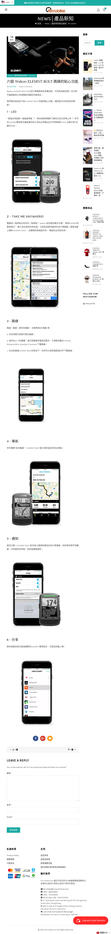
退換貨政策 (45, 859)
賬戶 (98, 10)
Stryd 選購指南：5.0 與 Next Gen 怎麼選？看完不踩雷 (99, 65)
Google (42, 738)
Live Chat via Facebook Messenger (58, 912)
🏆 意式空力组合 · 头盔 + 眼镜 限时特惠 (99, 133)
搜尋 (99, 43)
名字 (9, 805)
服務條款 (10, 859)
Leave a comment (25, 86)
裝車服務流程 (46, 863)
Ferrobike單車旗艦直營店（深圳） (99, 80)
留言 (9, 773)
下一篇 (70, 750)
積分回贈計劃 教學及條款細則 (53, 867)
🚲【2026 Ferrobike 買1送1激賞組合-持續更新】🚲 (99, 115)
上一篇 (15, 750)
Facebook (35, 738)
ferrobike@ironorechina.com (55, 889)
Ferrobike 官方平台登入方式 (99, 96)
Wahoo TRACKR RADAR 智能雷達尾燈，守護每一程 (99, 190)
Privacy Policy (13, 855)
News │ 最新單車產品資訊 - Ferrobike (22, 76)
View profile (90, 304)
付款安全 (10, 863)
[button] (103, 933)
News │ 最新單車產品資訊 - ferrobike (60, 23)
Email (50, 738)
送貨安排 (44, 855)
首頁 (39, 23)
